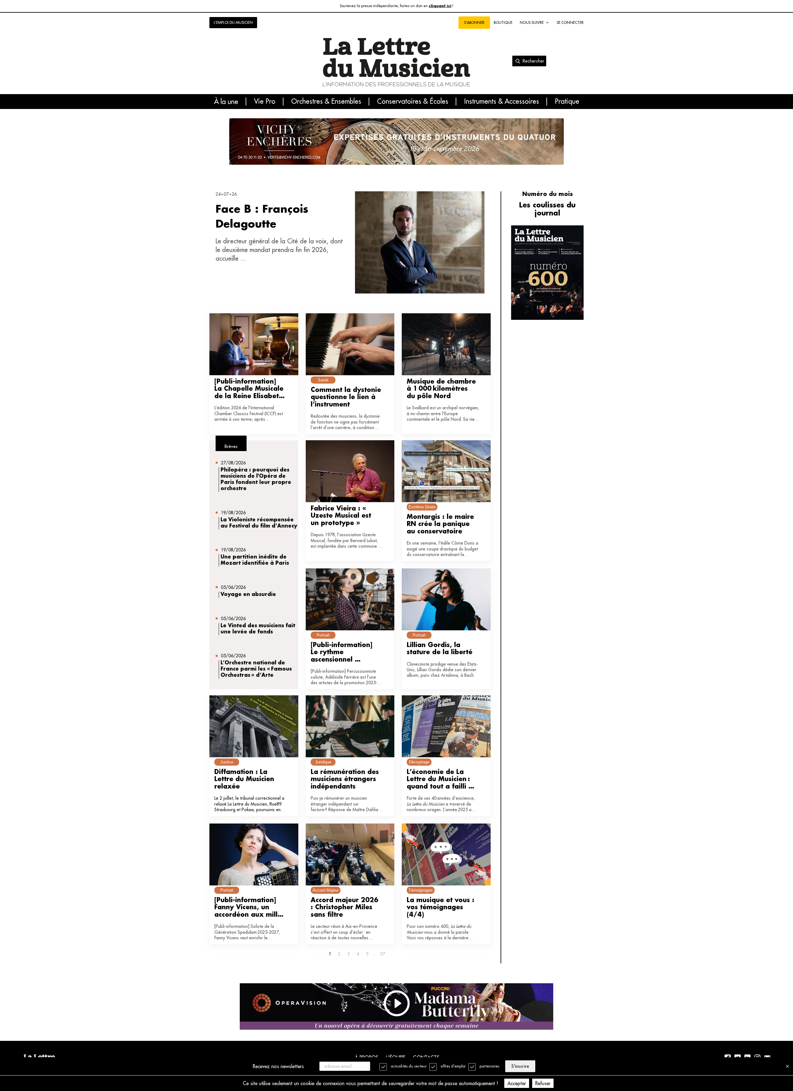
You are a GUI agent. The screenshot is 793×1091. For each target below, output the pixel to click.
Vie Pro (264, 102)
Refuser (542, 1083)
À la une (226, 102)
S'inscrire (520, 1066)
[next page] (375, 954)
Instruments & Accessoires (501, 102)
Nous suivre (532, 22)
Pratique (567, 102)
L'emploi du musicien (233, 22)
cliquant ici (440, 6)
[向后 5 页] (375, 954)
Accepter (516, 1083)
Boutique (503, 22)
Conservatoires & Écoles (412, 102)
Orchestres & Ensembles (326, 102)
